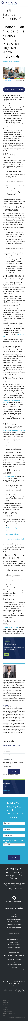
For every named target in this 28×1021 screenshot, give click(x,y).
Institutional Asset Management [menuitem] (14, 924)
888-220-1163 (20, 985)
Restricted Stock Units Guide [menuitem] (14, 959)
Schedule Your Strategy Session (14, 889)
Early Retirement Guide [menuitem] (14, 947)
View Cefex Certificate (7, 1006)
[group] (14, 89)
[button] (5, 89)
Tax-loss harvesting (11, 528)
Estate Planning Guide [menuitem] (14, 952)
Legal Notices (6, 1000)
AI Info (4, 1015)
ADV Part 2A (5, 1004)
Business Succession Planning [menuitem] (14, 922)
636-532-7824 (10, 985)
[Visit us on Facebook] (15, 990)
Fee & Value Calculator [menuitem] (14, 944)
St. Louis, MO (5, 981)
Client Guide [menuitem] (14, 967)
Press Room (5, 1009)
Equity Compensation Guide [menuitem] (14, 950)
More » (21, 702)
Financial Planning (7, 61)
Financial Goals (16, 61)
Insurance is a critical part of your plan (14, 430)
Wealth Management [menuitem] (14, 914)
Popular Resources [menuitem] (14, 933)
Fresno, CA (11, 981)
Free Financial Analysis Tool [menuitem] (14, 939)
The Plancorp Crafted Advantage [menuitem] (14, 927)
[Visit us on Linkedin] (23, 990)
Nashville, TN (17, 981)
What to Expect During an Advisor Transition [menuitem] (14, 970)
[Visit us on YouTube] (19, 990)
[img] (19, 90)
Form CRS (5, 1007)
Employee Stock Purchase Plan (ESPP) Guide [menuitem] (14, 956)
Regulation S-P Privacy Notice (9, 1013)
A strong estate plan (8, 476)
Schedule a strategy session (11, 627)
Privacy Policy (6, 1002)
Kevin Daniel (7, 80)
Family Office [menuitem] (14, 916)
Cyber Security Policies (7, 1011)
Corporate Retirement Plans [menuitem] (14, 919)
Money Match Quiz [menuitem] (14, 942)
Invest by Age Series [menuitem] (14, 962)
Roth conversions (11, 531)
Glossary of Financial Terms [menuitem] (14, 964)
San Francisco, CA (15, 983)
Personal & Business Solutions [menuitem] (14, 908)
